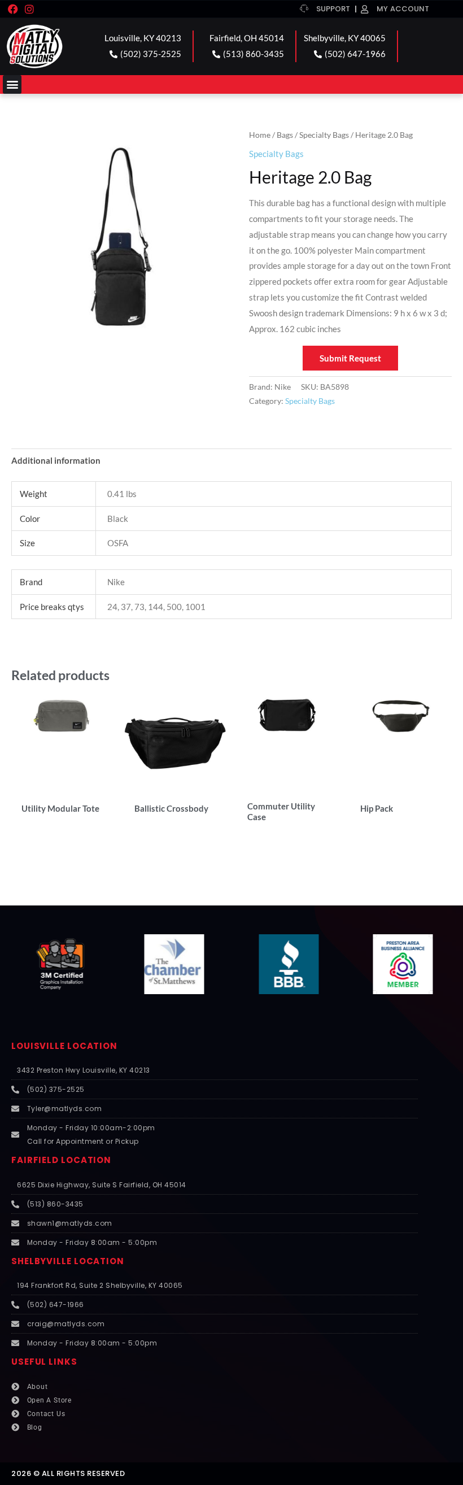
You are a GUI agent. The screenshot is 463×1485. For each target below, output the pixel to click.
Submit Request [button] (350, 358)
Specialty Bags (324, 135)
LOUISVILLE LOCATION (64, 1046)
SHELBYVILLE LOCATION (67, 1261)
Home (259, 135)
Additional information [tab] (56, 460)
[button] (12, 84)
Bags (285, 135)
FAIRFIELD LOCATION (61, 1160)
